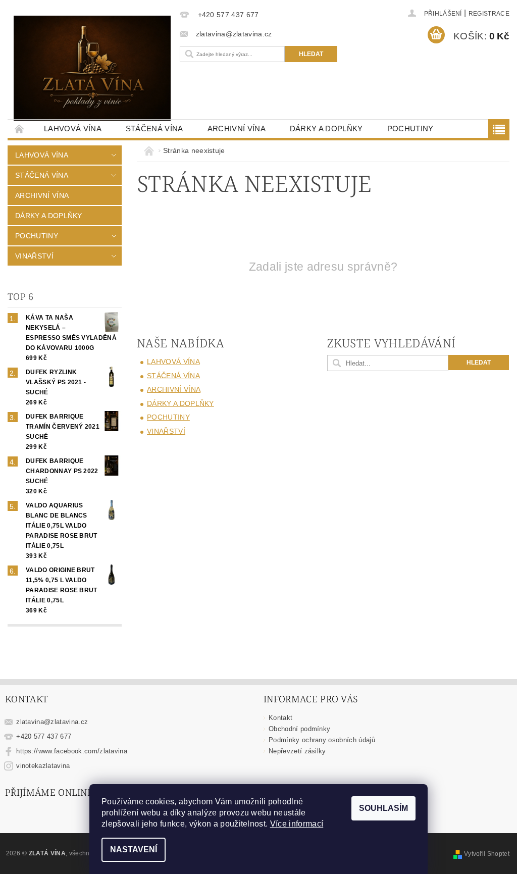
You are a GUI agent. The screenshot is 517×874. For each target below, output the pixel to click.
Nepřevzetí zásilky (297, 751)
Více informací (296, 823)
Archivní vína (237, 128)
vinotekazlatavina (43, 765)
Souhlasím (383, 808)
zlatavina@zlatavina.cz (52, 722)
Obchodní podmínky (299, 729)
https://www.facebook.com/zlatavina (71, 751)
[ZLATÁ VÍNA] (92, 68)
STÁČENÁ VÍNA (154, 128)
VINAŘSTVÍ (34, 256)
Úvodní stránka (20, 128)
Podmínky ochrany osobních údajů (322, 740)
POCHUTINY (410, 128)
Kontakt (280, 718)
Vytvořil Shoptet (486, 853)
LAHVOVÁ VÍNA (72, 128)
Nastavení (133, 849)
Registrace (489, 13)
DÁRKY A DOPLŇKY (326, 128)
